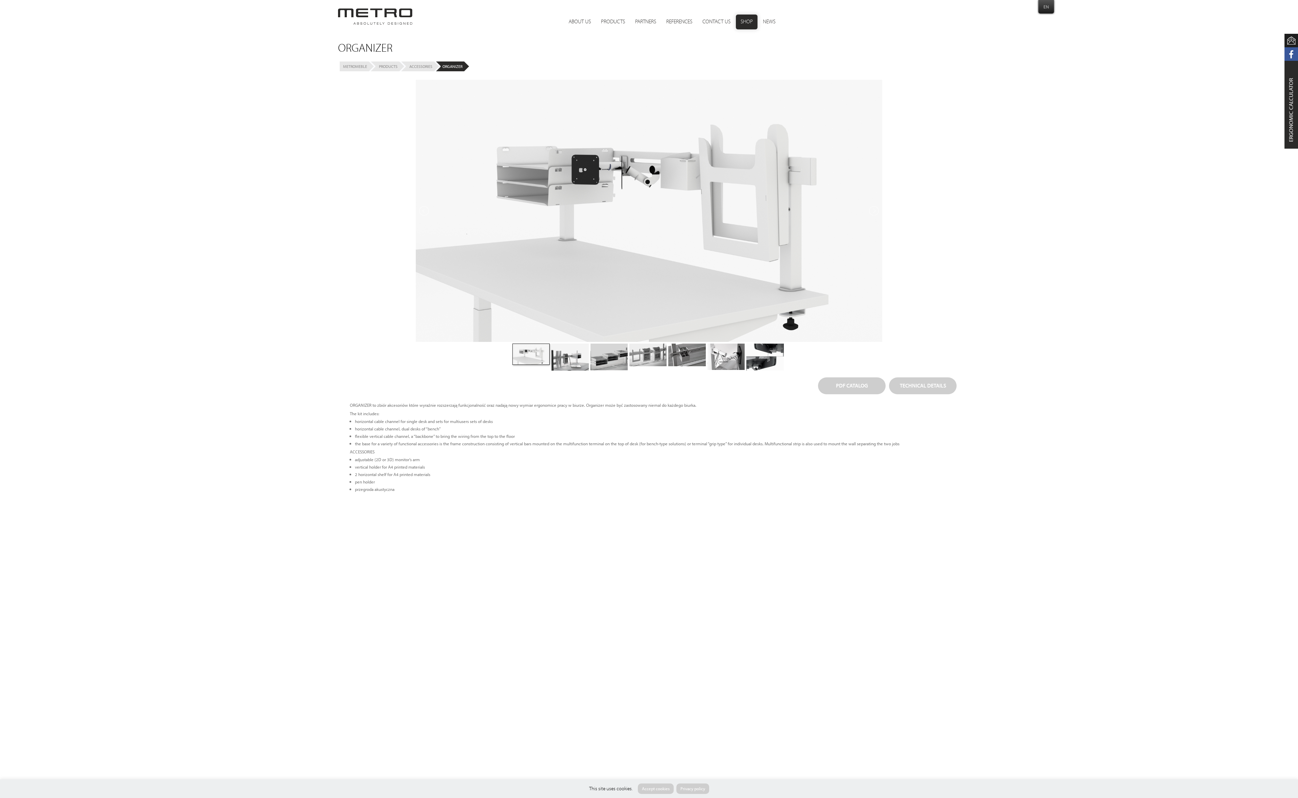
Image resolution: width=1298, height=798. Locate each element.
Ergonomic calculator (1291, 110)
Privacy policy (692, 788)
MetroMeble (355, 66)
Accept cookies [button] (656, 788)
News (769, 22)
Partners (645, 22)
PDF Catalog (852, 386)
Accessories (420, 66)
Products (613, 22)
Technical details (923, 386)
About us (580, 22)
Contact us (716, 22)
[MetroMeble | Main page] (375, 16)
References (679, 22)
